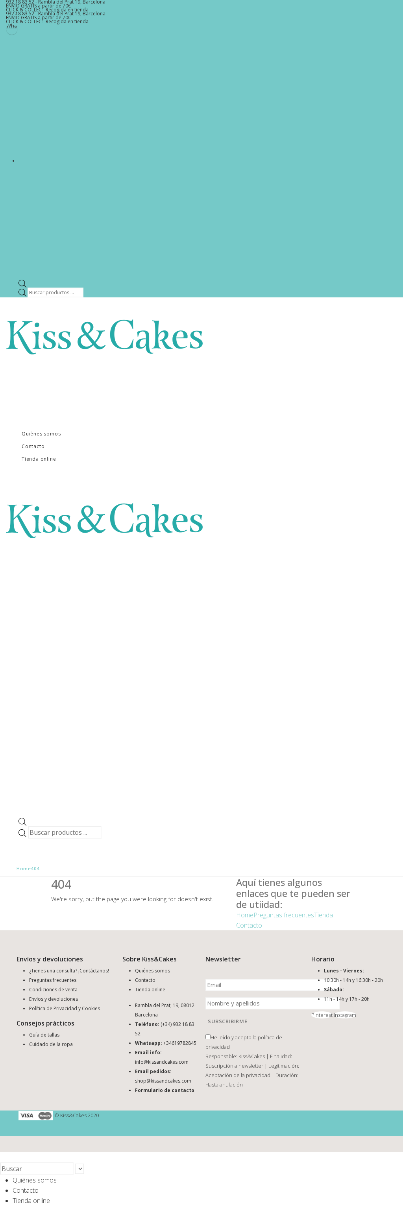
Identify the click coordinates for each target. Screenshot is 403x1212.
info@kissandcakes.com (162, 1062)
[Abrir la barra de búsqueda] (22, 283)
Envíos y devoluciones (53, 999)
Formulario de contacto (164, 1090)
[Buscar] (87, 1169)
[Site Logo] (104, 336)
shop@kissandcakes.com (163, 1080)
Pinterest (322, 1014)
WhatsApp (11, 26)
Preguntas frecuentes (283, 915)
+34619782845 (179, 1043)
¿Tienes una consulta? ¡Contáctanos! (69, 970)
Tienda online (39, 459)
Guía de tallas (44, 1034)
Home (244, 915)
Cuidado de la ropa (51, 1044)
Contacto (33, 446)
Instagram (345, 1014)
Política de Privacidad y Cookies (64, 1008)
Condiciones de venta (53, 989)
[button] (4, 1157)
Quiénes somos (41, 433)
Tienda (323, 915)
